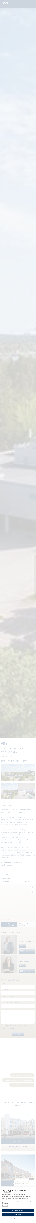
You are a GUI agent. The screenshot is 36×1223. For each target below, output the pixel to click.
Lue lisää (5, 1206)
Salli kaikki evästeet (18, 1210)
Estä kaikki (18, 1214)
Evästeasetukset (18, 1219)
